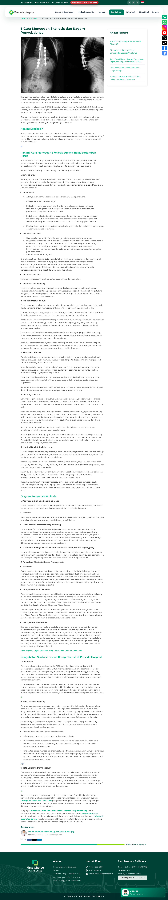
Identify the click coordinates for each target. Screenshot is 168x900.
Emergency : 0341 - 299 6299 (84, 2)
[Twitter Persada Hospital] (164, 37)
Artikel (34, 18)
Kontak (155, 12)
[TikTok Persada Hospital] (164, 43)
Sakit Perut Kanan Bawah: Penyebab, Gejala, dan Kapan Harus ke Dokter (126, 60)
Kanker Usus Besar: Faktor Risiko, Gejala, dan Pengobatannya (125, 78)
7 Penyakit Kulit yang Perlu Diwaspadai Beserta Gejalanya (123, 51)
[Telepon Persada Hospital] (164, 17)
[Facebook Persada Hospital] (164, 48)
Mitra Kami (144, 12)
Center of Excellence (64, 12)
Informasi (130, 12)
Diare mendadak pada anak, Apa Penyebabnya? (124, 69)
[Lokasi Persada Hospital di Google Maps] (164, 53)
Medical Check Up (86, 12)
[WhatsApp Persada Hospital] (164, 22)
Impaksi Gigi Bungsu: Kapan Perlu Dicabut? (125, 42)
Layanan (102, 12)
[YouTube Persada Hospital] (164, 32)
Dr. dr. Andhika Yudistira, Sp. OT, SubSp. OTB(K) (51, 832)
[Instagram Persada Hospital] (164, 27)
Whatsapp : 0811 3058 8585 (132, 878)
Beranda (24, 18)
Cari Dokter (116, 12)
